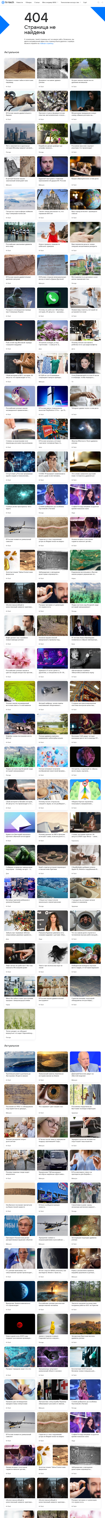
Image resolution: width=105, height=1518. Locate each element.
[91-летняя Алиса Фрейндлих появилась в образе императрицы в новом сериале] (85, 630)
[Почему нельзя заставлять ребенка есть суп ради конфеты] (85, 335)
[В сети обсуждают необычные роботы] (85, 1155)
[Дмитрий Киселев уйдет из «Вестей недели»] (85, 1230)
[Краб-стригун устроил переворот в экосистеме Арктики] (52, 860)
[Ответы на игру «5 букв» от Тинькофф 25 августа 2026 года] (52, 1089)
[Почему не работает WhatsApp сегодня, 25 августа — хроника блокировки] (52, 303)
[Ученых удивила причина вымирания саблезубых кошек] (52, 729)
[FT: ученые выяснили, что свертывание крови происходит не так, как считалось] (19, 1427)
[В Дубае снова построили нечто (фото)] (19, 729)
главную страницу (46, 43)
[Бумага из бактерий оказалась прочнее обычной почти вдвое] (19, 827)
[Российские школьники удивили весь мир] (19, 237)
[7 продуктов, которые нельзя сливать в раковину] (85, 893)
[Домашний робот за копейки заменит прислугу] (52, 1122)
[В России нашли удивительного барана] (19, 106)
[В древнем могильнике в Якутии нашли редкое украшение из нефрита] (85, 565)
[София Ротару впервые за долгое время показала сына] (85, 499)
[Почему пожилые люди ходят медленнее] (19, 1329)
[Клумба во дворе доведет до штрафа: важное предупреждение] (52, 139)
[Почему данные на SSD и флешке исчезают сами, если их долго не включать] (52, 827)
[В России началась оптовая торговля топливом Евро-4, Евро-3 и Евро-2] (52, 434)
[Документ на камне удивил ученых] (52, 73)
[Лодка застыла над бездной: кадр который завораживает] (85, 598)
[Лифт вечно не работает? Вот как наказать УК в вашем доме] (19, 958)
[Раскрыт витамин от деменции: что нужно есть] (52, 598)
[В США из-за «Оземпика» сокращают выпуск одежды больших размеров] (52, 368)
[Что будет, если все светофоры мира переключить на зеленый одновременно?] (19, 1057)
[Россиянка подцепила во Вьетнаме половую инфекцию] (85, 1263)
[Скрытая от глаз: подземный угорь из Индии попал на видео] (52, 532)
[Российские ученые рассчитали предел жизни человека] (52, 1460)
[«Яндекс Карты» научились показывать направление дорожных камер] (85, 794)
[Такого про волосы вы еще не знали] (52, 958)
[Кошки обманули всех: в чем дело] (85, 171)
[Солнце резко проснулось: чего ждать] (19, 499)
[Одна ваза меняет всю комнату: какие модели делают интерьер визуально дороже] (19, 1122)
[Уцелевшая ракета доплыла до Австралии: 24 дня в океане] (19, 1230)
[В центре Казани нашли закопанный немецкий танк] (19, 171)
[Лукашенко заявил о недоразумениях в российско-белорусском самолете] (52, 1394)
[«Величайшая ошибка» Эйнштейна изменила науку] (85, 663)
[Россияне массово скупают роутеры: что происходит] (85, 139)
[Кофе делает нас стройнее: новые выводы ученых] (19, 630)
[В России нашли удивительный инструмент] (52, 991)
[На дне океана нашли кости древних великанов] (85, 73)
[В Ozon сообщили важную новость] (52, 1362)
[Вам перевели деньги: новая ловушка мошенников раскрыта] (85, 237)
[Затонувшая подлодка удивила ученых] (85, 1394)
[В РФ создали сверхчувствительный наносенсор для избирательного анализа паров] (52, 1188)
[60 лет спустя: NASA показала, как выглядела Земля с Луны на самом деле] (52, 1427)
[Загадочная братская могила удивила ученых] (85, 1493)
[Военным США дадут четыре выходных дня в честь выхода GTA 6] (85, 729)
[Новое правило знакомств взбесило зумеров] (52, 237)
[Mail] (3, 2)
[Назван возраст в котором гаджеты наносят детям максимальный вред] (85, 532)
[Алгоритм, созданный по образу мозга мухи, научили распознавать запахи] (85, 762)
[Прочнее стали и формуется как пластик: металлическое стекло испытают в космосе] (52, 106)
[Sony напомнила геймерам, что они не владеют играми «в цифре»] (52, 1155)
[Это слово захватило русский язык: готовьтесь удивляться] (85, 466)
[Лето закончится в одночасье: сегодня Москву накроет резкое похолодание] (19, 139)
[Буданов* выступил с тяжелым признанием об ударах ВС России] (52, 171)
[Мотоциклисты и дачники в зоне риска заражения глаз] (85, 270)
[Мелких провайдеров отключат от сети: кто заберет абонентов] (52, 1024)
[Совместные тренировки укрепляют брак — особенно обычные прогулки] (19, 1155)
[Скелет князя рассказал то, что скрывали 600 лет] (52, 204)
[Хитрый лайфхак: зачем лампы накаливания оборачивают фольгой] (52, 696)
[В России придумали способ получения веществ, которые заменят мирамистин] (19, 1089)
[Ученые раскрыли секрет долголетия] (19, 1296)
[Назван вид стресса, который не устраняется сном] (85, 303)
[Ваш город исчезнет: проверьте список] (85, 204)
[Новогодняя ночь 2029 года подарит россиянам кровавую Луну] (19, 1493)
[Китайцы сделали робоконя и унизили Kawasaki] (19, 893)
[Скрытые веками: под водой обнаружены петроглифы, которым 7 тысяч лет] (85, 991)
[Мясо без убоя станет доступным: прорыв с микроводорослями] (19, 991)
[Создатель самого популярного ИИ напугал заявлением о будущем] (85, 1089)
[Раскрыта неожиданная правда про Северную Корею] (19, 303)
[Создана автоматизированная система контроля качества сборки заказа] (85, 696)
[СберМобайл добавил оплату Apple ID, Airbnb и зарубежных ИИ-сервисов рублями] (85, 860)
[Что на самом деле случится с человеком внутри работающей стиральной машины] (85, 925)
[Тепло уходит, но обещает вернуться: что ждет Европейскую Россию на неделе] (19, 1024)
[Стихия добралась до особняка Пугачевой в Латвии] (52, 499)
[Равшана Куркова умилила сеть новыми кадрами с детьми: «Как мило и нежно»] (52, 925)
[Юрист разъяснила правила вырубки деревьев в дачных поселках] (85, 1427)
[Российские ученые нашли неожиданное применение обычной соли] (19, 401)
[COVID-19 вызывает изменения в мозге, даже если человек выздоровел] (52, 466)
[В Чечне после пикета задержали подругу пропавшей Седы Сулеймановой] (52, 1296)
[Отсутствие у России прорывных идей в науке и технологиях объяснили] (19, 466)
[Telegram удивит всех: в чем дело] (85, 401)
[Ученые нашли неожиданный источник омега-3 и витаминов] (19, 696)
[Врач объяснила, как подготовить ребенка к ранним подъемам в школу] (52, 1057)
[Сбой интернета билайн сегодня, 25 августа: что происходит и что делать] (19, 794)
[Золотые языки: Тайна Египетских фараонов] (19, 565)
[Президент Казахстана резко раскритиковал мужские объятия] (19, 1394)
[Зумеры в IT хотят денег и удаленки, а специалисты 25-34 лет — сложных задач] (52, 663)
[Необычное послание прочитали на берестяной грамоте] (19, 1362)
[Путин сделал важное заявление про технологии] (85, 1122)
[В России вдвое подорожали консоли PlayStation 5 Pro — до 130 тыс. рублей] (52, 401)
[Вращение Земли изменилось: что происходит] (19, 1460)
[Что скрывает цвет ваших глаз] (52, 1263)
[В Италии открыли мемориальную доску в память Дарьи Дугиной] (52, 270)
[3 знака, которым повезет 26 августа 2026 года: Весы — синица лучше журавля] (85, 827)
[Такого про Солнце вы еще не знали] (19, 1188)
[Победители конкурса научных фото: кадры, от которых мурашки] (85, 958)
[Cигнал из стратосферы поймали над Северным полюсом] (19, 204)
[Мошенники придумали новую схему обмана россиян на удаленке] (85, 106)
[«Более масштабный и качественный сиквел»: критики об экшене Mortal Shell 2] (19, 598)
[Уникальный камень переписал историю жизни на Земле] (52, 1230)
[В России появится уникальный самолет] (19, 532)
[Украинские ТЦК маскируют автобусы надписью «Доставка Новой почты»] (52, 1329)
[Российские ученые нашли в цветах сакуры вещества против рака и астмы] (19, 663)
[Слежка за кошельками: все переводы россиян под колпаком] (19, 434)
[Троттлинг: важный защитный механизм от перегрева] (85, 1057)
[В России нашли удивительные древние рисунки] (19, 270)
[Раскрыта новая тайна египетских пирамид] (19, 73)
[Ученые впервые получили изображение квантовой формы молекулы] (52, 762)
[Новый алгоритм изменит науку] (85, 1024)
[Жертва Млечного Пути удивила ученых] (85, 434)
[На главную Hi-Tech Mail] (9, 2)
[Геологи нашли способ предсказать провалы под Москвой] (52, 630)
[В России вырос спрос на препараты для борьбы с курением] (85, 1329)
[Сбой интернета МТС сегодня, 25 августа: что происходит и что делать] (19, 368)
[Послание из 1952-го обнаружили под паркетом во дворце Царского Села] (19, 1263)
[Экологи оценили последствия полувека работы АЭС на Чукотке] (85, 1460)
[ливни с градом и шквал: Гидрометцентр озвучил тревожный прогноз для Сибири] (52, 1493)
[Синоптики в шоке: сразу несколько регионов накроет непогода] (85, 1362)
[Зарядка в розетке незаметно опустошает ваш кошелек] (85, 1296)
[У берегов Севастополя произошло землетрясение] (52, 893)
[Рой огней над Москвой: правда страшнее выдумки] (19, 335)
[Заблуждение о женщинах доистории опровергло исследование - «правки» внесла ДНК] (52, 565)
